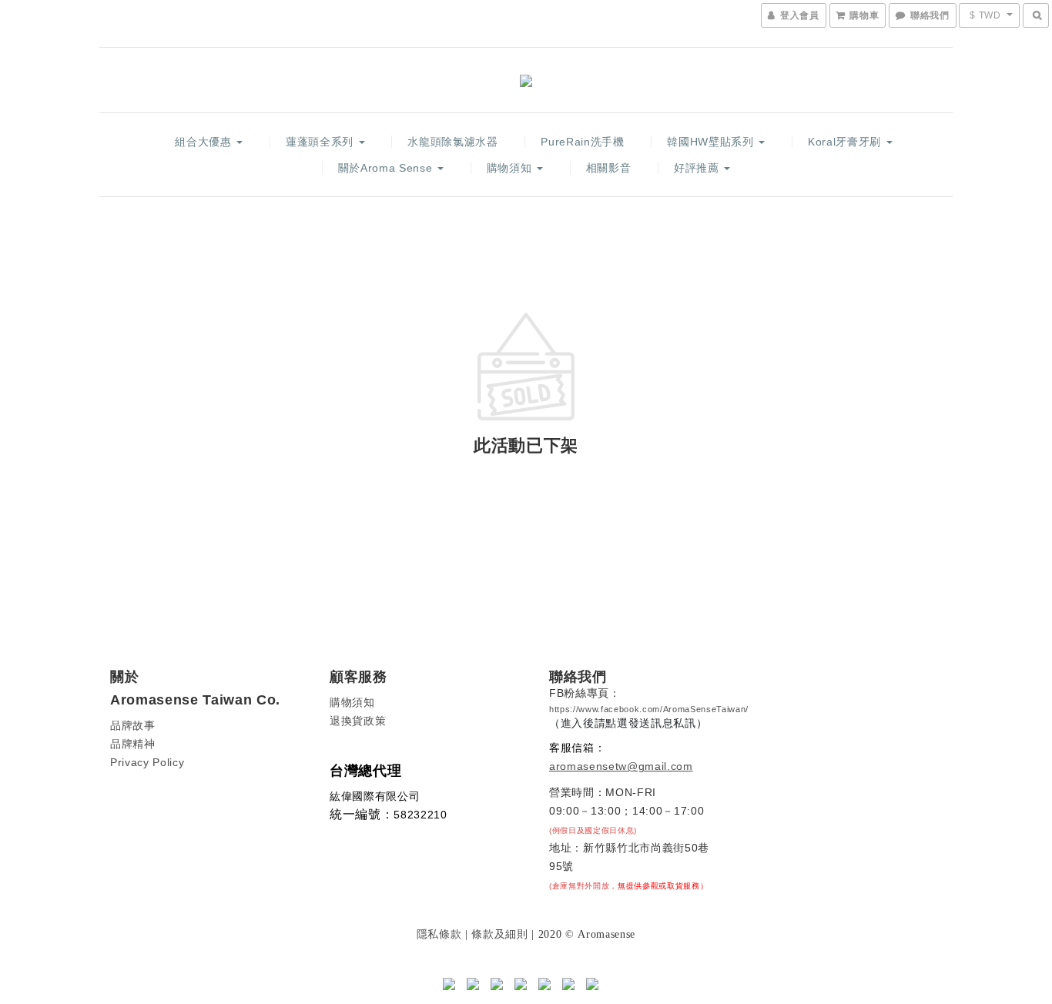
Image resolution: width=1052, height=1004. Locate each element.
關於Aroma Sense (387, 168)
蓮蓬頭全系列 (321, 142)
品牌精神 (133, 744)
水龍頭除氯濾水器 (452, 142)
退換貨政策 (358, 721)
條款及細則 (499, 934)
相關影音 (609, 168)
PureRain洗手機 (582, 142)
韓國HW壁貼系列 (712, 142)
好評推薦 (698, 168)
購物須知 (511, 168)
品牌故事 (133, 725)
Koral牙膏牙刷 (846, 142)
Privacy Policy (147, 762)
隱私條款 (439, 934)
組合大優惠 (205, 142)
